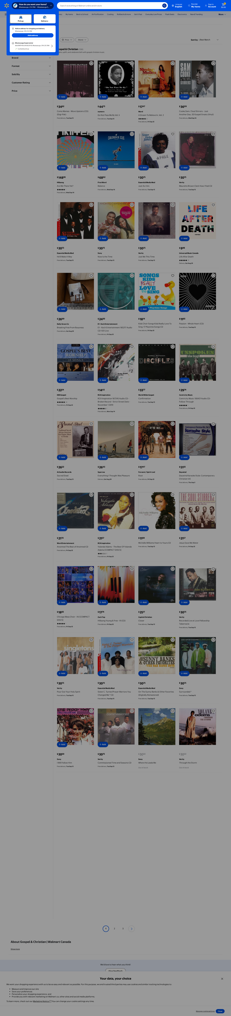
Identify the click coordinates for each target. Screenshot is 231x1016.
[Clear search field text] (158, 5)
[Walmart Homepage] (6, 5)
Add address (33, 35)
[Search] (164, 5)
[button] (194, 5)
